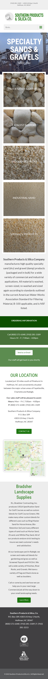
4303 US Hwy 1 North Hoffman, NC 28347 (27, 4)
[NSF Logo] (24, 636)
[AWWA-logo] (24, 652)
